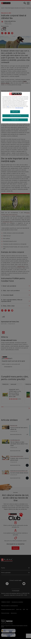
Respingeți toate (15, 119)
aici (8, 106)
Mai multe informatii (19, 107)
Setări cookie (15, 111)
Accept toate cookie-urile (15, 115)
